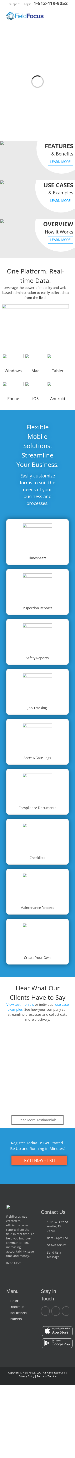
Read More (14, 1263)
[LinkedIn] (55, 1311)
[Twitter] (66, 1311)
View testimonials (20, 1004)
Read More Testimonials (37, 1120)
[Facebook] (45, 1311)
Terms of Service (46, 1376)
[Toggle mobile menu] (67, 16)
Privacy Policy (27, 1376)
